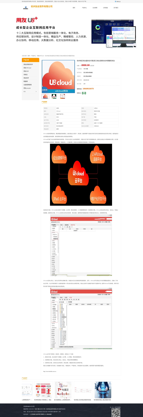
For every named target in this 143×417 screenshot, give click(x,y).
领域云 (26, 74)
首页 (74, 7)
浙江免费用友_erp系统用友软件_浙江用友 (33, 399)
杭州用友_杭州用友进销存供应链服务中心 (53, 399)
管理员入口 (44, 414)
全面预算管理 (28, 84)
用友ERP (26, 71)
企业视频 (95, 7)
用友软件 (26, 78)
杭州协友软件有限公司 (52, 409)
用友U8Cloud (40, 55)
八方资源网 (32, 414)
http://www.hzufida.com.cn (49, 371)
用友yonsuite (27, 88)
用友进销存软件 (28, 64)
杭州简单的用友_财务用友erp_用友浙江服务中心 (94, 399)
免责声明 (38, 414)
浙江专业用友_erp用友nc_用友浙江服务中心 (113, 399)
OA (25, 91)
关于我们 (116, 7)
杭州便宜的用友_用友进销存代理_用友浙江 (73, 399)
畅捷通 (26, 81)
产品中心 (84, 7)
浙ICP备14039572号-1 (40, 409)
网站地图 (49, 414)
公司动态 (105, 7)
